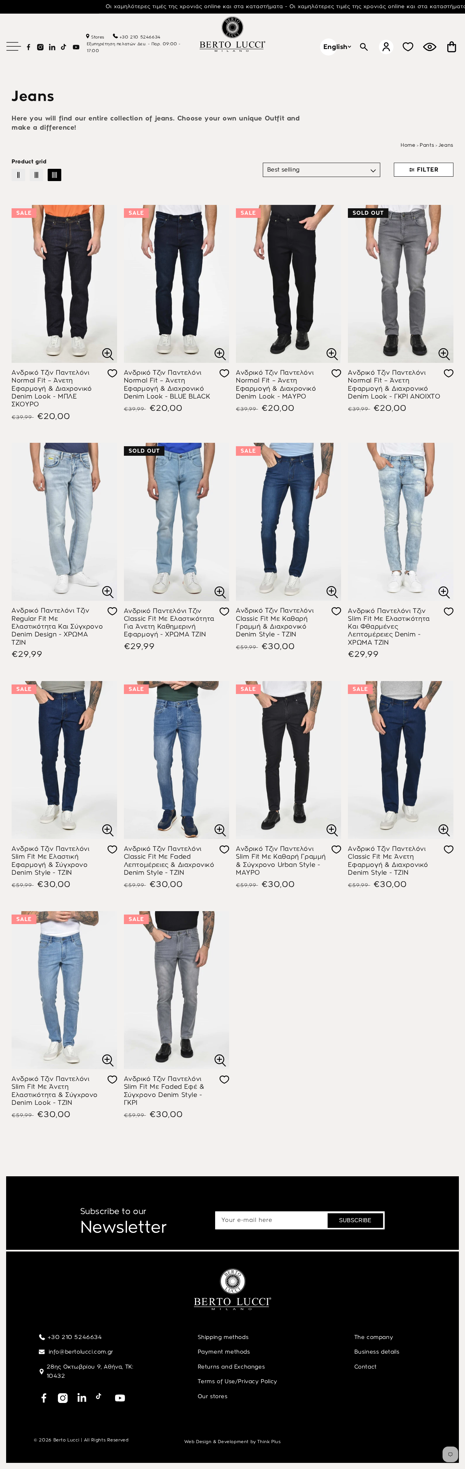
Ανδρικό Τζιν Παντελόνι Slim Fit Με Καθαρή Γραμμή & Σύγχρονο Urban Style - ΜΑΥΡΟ (281, 860)
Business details (377, 1352)
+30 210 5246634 (140, 37)
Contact (365, 1366)
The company (374, 1337)
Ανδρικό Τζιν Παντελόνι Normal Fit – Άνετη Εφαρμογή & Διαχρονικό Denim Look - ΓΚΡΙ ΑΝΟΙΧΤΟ (394, 384)
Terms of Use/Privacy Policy (237, 1381)
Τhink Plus (268, 1441)
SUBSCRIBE (355, 1220)
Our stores (213, 1396)
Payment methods (224, 1352)
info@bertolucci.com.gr (80, 1352)
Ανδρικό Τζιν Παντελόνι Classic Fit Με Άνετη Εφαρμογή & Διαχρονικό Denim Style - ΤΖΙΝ (388, 860)
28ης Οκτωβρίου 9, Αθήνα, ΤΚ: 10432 (90, 1371)
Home (408, 145)
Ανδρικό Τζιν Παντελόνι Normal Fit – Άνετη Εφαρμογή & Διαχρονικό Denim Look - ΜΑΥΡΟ (276, 384)
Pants (427, 145)
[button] (13, 46)
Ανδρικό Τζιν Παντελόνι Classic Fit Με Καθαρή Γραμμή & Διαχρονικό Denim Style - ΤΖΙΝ (275, 622)
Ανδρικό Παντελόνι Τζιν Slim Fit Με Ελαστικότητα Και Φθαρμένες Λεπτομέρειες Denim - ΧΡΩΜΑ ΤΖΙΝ (389, 626)
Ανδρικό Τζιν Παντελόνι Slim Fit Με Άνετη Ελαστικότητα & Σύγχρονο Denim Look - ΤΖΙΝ (55, 1090)
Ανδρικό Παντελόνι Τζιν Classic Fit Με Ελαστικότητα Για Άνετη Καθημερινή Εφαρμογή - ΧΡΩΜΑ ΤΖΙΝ (169, 622)
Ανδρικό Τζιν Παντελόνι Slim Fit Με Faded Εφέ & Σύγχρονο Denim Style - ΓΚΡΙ (164, 1090)
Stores (97, 37)
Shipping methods (223, 1337)
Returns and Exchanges (231, 1366)
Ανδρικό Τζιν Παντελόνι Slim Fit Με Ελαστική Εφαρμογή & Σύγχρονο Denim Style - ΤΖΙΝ (50, 860)
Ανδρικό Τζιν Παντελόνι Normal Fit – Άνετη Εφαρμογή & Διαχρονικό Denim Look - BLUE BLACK (167, 384)
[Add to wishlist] (112, 373)
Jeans (445, 145)
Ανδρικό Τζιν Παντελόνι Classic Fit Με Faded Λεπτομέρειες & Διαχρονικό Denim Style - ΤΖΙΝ (169, 860)
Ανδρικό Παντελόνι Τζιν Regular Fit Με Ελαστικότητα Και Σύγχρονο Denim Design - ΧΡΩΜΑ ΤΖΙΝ (57, 626)
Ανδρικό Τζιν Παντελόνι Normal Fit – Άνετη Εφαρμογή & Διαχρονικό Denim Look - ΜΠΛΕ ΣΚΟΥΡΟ (52, 388)
